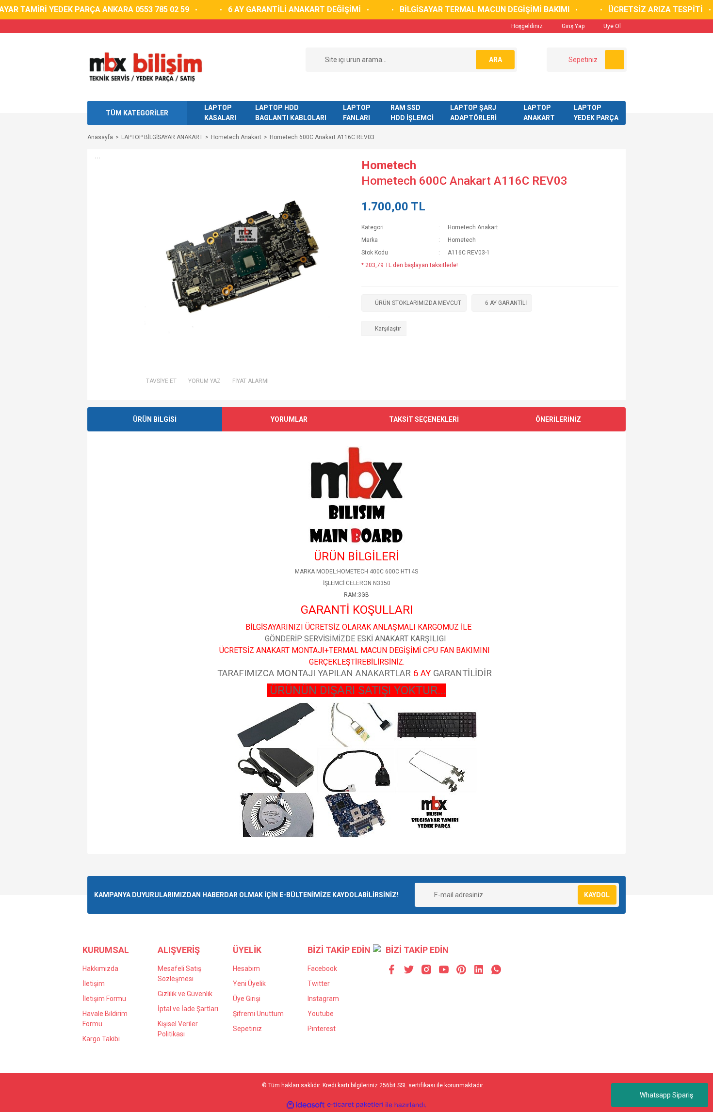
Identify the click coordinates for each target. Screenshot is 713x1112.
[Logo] (145, 66)
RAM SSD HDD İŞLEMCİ (412, 113)
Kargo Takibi (101, 1039)
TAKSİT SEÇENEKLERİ (424, 419)
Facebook (322, 968)
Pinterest (322, 1029)
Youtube (321, 1013)
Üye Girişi (246, 998)
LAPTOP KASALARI (220, 113)
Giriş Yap (572, 26)
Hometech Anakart (473, 227)
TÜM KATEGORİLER (137, 113)
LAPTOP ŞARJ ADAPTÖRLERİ (473, 113)
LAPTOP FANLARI (357, 113)
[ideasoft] (305, 1105)
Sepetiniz (247, 1029)
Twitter (319, 983)
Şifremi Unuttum (258, 1013)
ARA (495, 60)
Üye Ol (611, 26)
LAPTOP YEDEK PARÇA (596, 113)
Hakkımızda (100, 968)
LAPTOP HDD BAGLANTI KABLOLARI (290, 113)
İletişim (93, 983)
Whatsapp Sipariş (666, 1095)
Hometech (388, 165)
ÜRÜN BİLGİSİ (155, 419)
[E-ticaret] (355, 1104)
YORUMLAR (289, 419)
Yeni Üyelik (249, 983)
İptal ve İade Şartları (188, 1009)
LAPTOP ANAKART (539, 113)
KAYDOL (597, 895)
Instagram (323, 998)
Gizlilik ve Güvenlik (185, 994)
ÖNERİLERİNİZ (558, 419)
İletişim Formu (104, 998)
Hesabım (246, 968)
